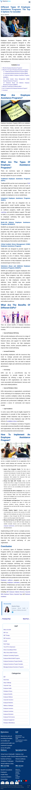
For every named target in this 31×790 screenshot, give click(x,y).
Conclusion (5, 90)
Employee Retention (8, 702)
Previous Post (5, 619)
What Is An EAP (7, 629)
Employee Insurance (8, 708)
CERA (17, 738)
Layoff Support (19, 741)
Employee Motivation (8, 714)
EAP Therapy (7, 635)
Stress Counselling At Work (10, 649)
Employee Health (7, 688)
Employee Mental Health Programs (12, 658)
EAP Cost (6, 632)
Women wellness (20, 759)
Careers (17, 772)
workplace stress (12, 421)
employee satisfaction (9, 525)
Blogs (17, 775)
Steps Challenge (7, 682)
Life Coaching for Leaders (21, 740)
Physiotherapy (20, 761)
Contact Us (18, 770)
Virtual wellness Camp (7, 763)
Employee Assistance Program (18, 458)
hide (18, 65)
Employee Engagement (9, 720)
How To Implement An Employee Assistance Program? (14, 88)
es (28, 787)
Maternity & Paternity (21, 756)
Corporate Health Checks (8, 756)
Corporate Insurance (8, 699)
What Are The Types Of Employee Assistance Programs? (15, 69)
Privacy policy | (4, 787)
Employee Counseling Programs (11, 655)
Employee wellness (7, 580)
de (29, 785)
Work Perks (6, 679)
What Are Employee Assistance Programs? (12, 68)
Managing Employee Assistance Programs (14, 667)
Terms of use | (10, 787)
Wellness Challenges (8, 705)
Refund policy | (17, 787)
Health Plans (4, 774)
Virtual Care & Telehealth (8, 754)
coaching (3, 212)
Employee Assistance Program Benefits (13, 661)
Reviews (17, 778)
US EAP (5, 641)
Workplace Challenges (7, 761)
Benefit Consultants (6, 770)
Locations (18, 776)
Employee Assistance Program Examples (13, 664)
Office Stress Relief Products (10, 652)
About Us (18, 769)
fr (27, 785)
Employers (4, 772)
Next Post (26, 619)
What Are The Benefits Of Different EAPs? (12, 86)
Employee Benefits (8, 694)
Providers (18, 773)
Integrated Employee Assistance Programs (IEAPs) (15, 73)
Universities (4, 779)
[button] (29, 2)
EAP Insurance (7, 638)
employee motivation (13, 582)
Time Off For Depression (9, 647)
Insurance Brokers (6, 777)
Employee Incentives (8, 711)
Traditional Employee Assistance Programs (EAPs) (15, 71)
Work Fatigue (7, 644)
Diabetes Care (20, 754)
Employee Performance (9, 717)
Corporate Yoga (7, 685)
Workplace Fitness (8, 691)
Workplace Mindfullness (9, 722)
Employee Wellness (8, 697)
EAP (29, 183)
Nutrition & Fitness (6, 759)
